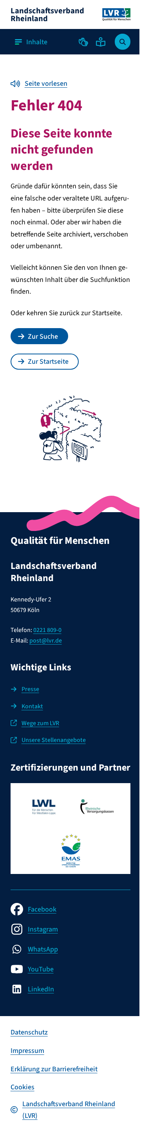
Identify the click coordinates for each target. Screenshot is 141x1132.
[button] (83, 42)
